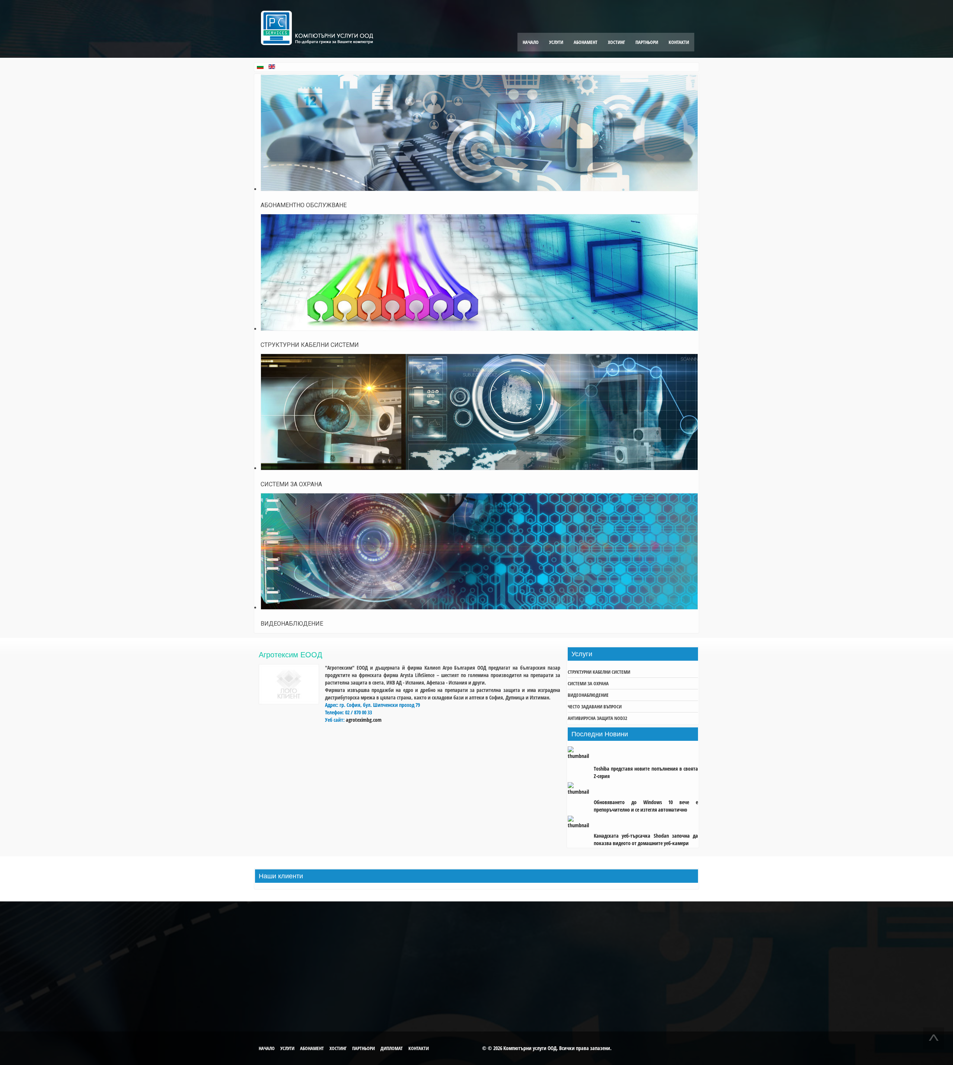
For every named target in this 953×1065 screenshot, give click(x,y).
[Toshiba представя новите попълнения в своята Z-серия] (581, 755)
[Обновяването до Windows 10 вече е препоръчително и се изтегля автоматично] (581, 789)
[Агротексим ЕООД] (289, 702)
